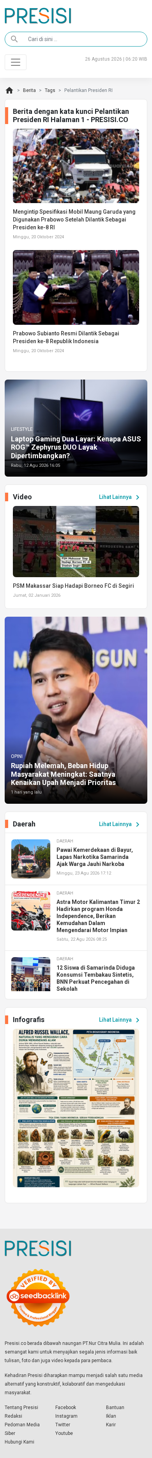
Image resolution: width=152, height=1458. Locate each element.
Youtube (64, 1433)
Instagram (66, 1416)
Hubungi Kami (19, 1442)
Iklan (111, 1416)
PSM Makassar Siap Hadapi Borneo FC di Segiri (73, 586)
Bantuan (115, 1407)
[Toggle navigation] (16, 62)
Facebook (65, 1407)
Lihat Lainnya (120, 497)
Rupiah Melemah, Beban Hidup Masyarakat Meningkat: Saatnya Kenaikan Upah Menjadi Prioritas (63, 774)
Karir (111, 1424)
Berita (29, 90)
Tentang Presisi (21, 1407)
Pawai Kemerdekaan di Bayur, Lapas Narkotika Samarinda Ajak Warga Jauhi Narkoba (95, 857)
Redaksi (13, 1416)
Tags (50, 90)
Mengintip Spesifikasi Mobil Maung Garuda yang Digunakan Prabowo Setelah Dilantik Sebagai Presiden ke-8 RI (74, 219)
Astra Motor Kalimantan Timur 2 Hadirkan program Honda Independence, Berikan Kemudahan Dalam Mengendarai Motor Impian (98, 916)
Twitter (62, 1424)
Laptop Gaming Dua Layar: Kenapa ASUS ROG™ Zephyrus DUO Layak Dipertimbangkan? (76, 447)
